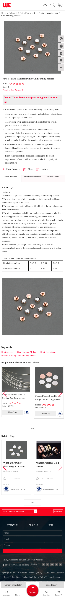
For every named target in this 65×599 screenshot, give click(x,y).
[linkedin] (47, 564)
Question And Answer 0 (13, 90)
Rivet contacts (7, 352)
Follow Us (58, 595)
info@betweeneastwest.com (17, 565)
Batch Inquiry (51, 585)
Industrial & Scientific (18, 13)
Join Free (46, 595)
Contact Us (58, 511)
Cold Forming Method (26, 352)
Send (32, 551)
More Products (13, 169)
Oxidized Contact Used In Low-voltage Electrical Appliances (48, 398)
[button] (60, 393)
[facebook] (43, 564)
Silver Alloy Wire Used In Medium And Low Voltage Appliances (13, 397)
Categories (32, 592)
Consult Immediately (13, 585)
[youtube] (60, 564)
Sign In (17, 595)
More (32, 428)
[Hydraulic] (52, 564)
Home (3, 13)
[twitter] (56, 564)
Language (6, 595)
